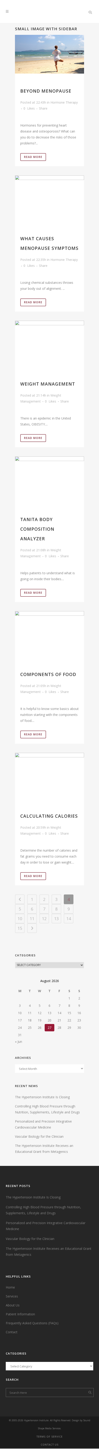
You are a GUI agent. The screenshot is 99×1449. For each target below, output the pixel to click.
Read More (33, 157)
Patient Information (20, 1314)
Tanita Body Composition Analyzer (37, 529)
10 (19, 918)
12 (44, 918)
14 (68, 918)
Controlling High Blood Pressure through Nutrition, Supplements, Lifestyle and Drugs (43, 1210)
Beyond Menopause (45, 91)
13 (56, 918)
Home (10, 1287)
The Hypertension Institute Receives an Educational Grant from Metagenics (48, 1251)
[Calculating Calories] (49, 776)
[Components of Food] (49, 634)
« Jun (18, 1041)
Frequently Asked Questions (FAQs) (32, 1323)
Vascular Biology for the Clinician (39, 1136)
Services (12, 1296)
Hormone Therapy (64, 259)
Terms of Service (49, 1436)
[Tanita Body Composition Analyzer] (49, 479)
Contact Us (49, 1444)
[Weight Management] (49, 344)
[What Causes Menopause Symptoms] (49, 198)
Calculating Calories (49, 816)
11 (32, 918)
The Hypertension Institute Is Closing (42, 1097)
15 (19, 928)
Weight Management (47, 384)
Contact (11, 1332)
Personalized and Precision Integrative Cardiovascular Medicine (45, 1226)
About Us (13, 1305)
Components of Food (48, 674)
